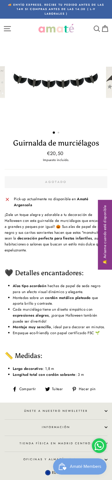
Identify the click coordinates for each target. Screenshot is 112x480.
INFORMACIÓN (56, 427)
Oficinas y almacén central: (56, 459)
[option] (56, 9)
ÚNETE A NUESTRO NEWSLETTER (56, 411)
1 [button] (54, 132)
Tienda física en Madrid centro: (56, 443)
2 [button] (59, 133)
